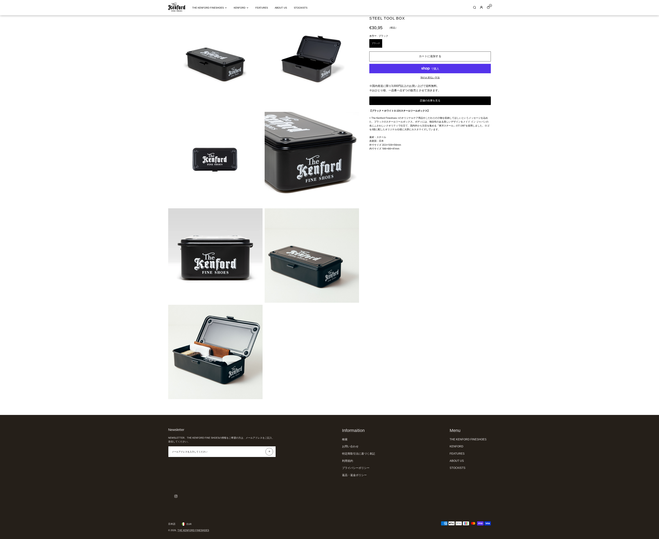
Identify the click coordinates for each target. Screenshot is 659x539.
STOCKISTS (300, 7)
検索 (345, 439)
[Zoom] (257, 20)
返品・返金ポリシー (354, 475)
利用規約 (347, 460)
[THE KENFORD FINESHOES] (176, 10)
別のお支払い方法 (430, 77)
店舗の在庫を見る (430, 100)
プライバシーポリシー (355, 467)
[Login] (481, 7)
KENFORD (239, 7)
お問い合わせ (350, 446)
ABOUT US (281, 7)
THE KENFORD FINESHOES (208, 7)
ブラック (376, 43)
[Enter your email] (269, 451)
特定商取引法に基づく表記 (358, 453)
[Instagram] (176, 496)
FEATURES (261, 7)
